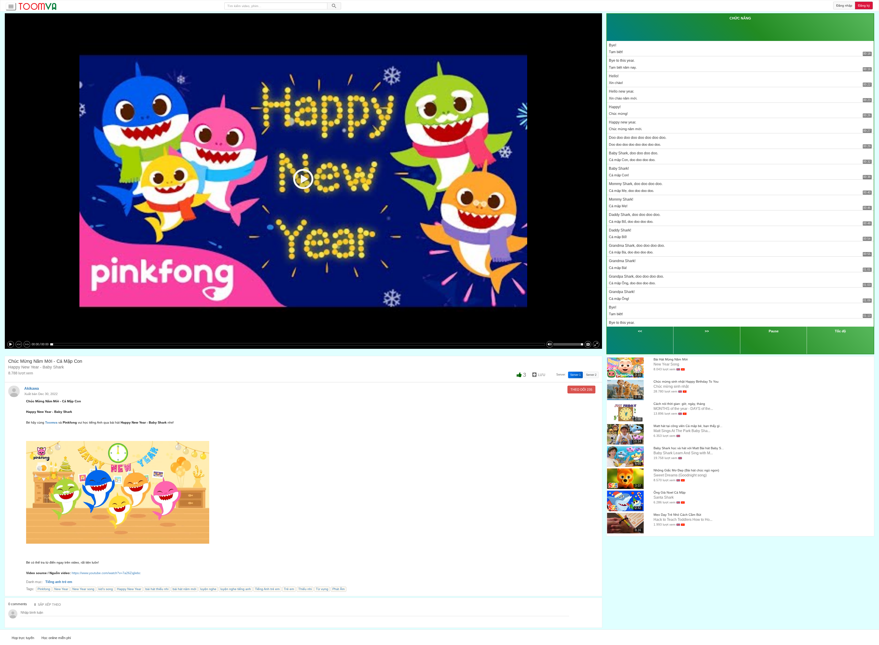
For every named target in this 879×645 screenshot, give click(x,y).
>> (27, 344)
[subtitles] (588, 344)
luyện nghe (208, 589)
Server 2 (591, 374)
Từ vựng (322, 589)
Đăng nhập (844, 5)
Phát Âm (338, 589)
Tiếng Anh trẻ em (267, 589)
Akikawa (31, 388)
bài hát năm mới (184, 589)
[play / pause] (10, 344)
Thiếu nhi (305, 589)
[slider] (297, 344)
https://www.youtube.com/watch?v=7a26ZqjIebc (106, 573)
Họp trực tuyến (23, 638)
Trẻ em (289, 589)
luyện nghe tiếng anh (235, 589)
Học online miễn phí (56, 638)
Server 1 (575, 374)
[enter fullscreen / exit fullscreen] (596, 344)
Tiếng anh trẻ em (58, 582)
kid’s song (105, 589)
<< (19, 344)
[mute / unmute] (549, 344)
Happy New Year (129, 589)
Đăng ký (864, 5)
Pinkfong (44, 589)
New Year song (83, 589)
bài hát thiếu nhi (156, 589)
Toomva (51, 422)
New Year (61, 589)
